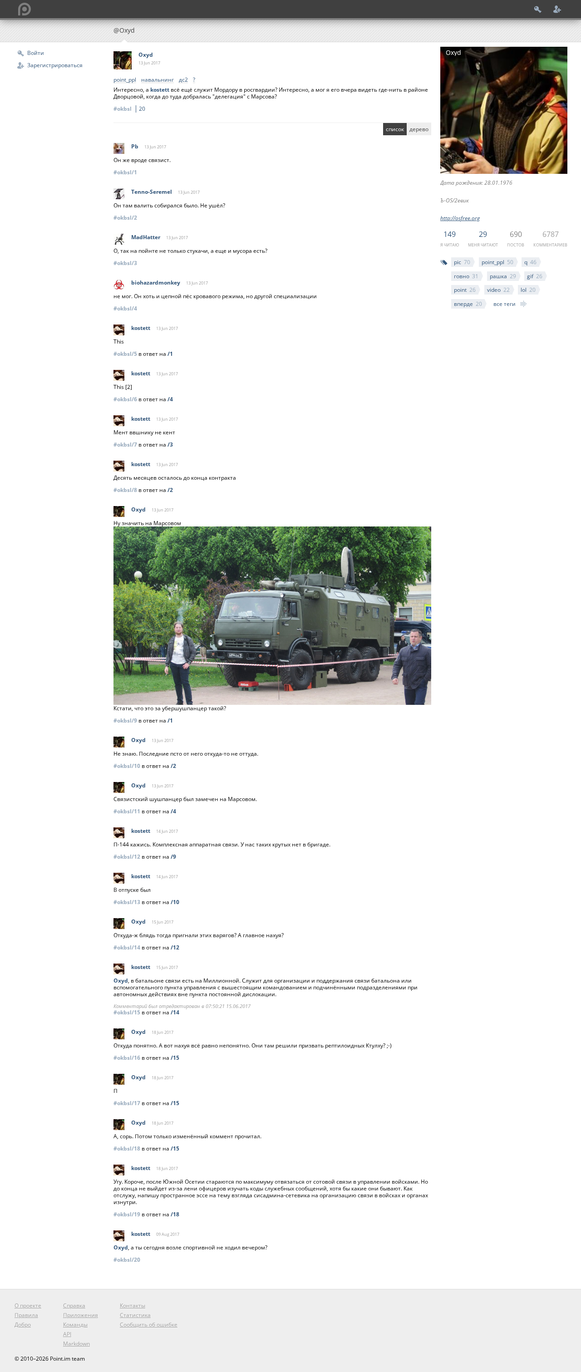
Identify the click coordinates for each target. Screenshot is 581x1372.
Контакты (132, 1305)
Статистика (135, 1315)
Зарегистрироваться (55, 65)
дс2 (183, 80)
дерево (418, 129)
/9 (173, 857)
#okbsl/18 (126, 1148)
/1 (170, 354)
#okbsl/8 (125, 490)
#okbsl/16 (126, 1058)
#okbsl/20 (126, 1260)
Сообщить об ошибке (148, 1324)
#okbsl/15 (126, 1012)
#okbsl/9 (125, 720)
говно (466, 276)
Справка (74, 1305)
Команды (75, 1324)
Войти (35, 53)
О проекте (28, 1305)
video (498, 290)
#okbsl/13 (126, 902)
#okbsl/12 (126, 857)
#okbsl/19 (126, 1214)
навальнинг (157, 80)
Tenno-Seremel (151, 192)
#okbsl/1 (125, 172)
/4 (170, 399)
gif (534, 276)
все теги (504, 304)
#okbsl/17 (126, 1103)
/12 (175, 947)
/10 (175, 902)
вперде (468, 304)
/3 (170, 444)
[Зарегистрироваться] (557, 9)
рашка (503, 276)
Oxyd (145, 55)
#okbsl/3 (125, 263)
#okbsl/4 (125, 308)
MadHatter (145, 237)
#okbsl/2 (125, 217)
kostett (159, 89)
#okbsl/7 (125, 444)
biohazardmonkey (155, 282)
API (67, 1334)
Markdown (76, 1343)
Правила (26, 1315)
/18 (175, 1214)
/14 (175, 1012)
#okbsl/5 (125, 354)
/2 (170, 490)
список (395, 129)
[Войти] (538, 9)
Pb (134, 146)
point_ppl (497, 262)
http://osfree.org (460, 218)
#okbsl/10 (126, 766)
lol (528, 290)
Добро (23, 1324)
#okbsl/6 (125, 399)
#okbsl (129, 109)
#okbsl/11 (126, 811)
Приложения (80, 1315)
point (465, 290)
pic (462, 262)
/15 (175, 1058)
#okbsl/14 (126, 947)
